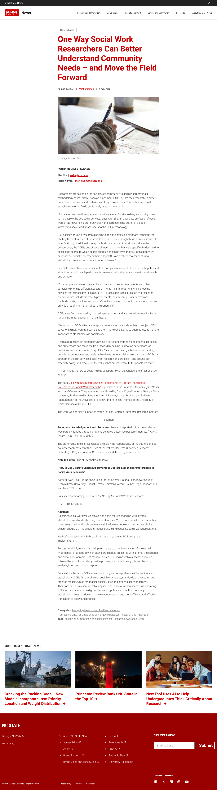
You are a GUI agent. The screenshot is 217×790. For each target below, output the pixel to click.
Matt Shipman (86, 88)
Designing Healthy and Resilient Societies (96, 610)
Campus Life (112, 13)
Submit (206, 745)
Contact (113, 736)
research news (122, 618)
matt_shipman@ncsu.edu (88, 180)
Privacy (78, 784)
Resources (90, 784)
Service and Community (158, 13)
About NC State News (202, 13)
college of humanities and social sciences (88, 618)
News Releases (111, 614)
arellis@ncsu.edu (79, 175)
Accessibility (66, 784)
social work (138, 618)
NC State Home (15, 3)
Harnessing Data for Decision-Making (79, 614)
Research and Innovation (88, 13)
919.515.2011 (9, 743)
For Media (180, 13)
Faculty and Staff (133, 13)
